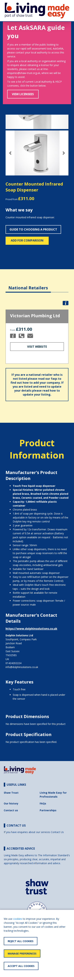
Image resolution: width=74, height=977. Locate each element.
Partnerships (48, 810)
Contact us (11, 810)
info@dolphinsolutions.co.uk (22, 667)
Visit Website (37, 347)
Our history (11, 803)
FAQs (43, 803)
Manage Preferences (22, 953)
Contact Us (57, 832)
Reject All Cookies (20, 941)
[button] (10, 153)
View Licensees (23, 94)
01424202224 (13, 663)
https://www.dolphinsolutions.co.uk (31, 629)
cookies (17, 918)
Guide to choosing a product (33, 229)
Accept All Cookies (21, 966)
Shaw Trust (11, 792)
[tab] (28, 285)
